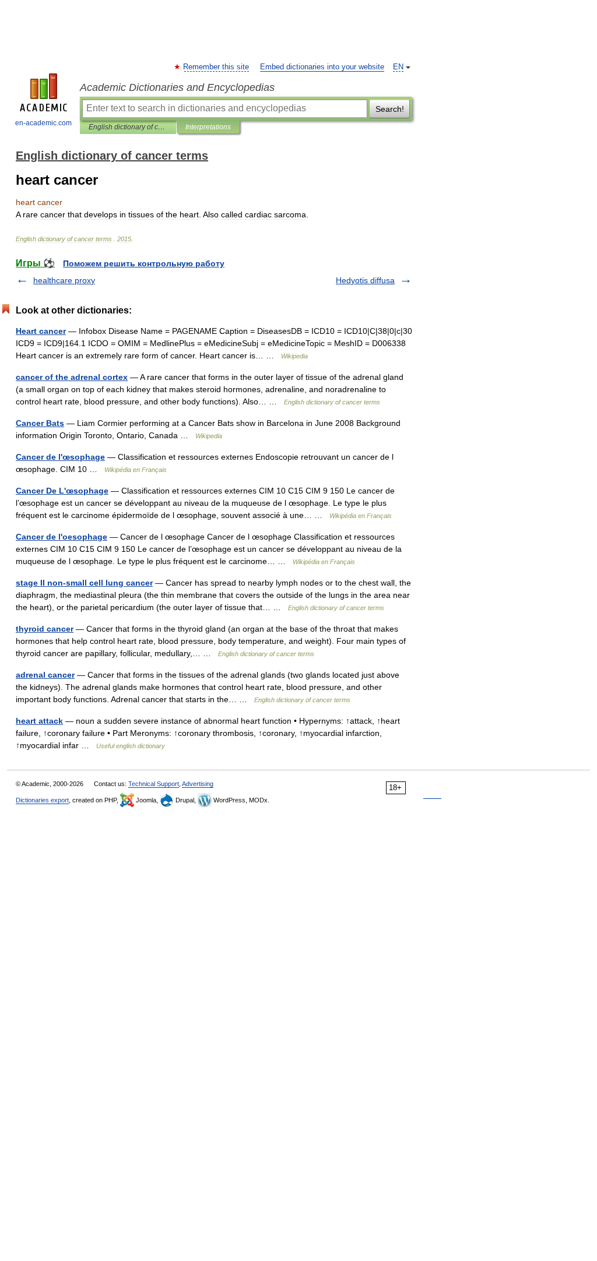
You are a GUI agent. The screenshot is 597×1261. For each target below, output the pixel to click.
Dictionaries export (42, 800)
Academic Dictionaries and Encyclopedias (177, 87)
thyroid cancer (44, 628)
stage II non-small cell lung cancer (84, 582)
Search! (389, 109)
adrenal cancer (45, 674)
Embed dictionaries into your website (322, 67)
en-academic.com (43, 123)
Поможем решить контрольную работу (143, 263)
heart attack (39, 720)
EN (398, 67)
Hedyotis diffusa (365, 280)
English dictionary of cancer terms (128, 127)
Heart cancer (41, 331)
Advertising (197, 783)
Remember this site (216, 67)
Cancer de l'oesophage (61, 536)
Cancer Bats (40, 423)
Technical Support (153, 783)
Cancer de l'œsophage (60, 457)
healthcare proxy (64, 280)
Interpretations (208, 127)
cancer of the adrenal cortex (72, 377)
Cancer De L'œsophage (62, 490)
